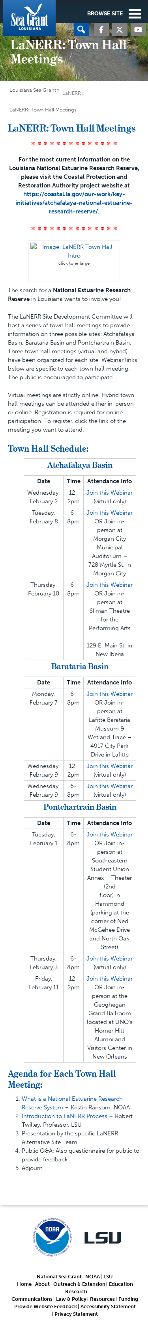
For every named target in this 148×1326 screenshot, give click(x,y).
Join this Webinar (109, 492)
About (42, 1284)
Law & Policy (71, 1299)
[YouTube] (138, 30)
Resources (102, 1299)
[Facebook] (101, 30)
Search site (81, 29)
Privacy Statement (76, 1314)
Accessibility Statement (108, 1306)
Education (121, 1284)
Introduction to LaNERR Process (64, 1116)
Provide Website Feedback (45, 1306)
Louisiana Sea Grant (29, 18)
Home (24, 1284)
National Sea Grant (59, 1277)
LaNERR (71, 93)
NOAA (92, 1277)
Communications (31, 1299)
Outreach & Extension (79, 1284)
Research (76, 1291)
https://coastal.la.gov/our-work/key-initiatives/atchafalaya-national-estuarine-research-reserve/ (74, 203)
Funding (128, 1299)
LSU (108, 1277)
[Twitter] (119, 30)
